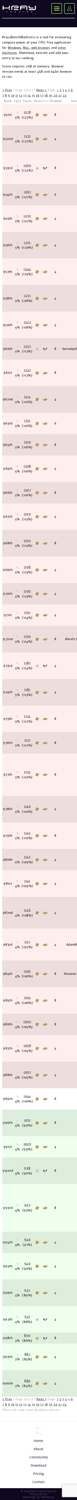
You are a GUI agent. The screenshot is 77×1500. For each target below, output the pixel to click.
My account (69, 8)
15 (33, 95)
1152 (27, 772)
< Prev (7, 90)
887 (27, 1354)
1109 (27, 971)
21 (60, 95)
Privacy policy (38, 1494)
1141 (27, 881)
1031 (27, 1120)
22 (65, 95)
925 (27, 1290)
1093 (27, 1072)
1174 (27, 716)
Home (38, 1441)
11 (16, 95)
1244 (27, 269)
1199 (27, 514)
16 (37, 95)
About (38, 1449)
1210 (27, 442)
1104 (27, 998)
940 (27, 1263)
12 (20, 95)
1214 (27, 397)
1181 (27, 689)
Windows (14, 48)
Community (38, 1457)
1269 (27, 165)
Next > (41, 90)
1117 (27, 942)
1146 (27, 806)
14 (29, 95)
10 (13, 95)
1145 (27, 833)
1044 (27, 1096)
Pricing (38, 1474)
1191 (27, 612)
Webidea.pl (47, 1497)
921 (27, 1317)
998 (27, 1168)
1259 (27, 216)
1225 (27, 346)
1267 (27, 192)
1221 (27, 370)
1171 (27, 740)
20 (55, 95)
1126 (27, 910)
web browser (40, 48)
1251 (27, 242)
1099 (27, 1022)
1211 (27, 421)
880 (27, 1381)
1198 (27, 567)
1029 (27, 1144)
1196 (27, 591)
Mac (26, 48)
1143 (27, 857)
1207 (27, 490)
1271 (27, 136)
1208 (27, 466)
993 (27, 1205)
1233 (27, 295)
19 (50, 95)
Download (38, 1465)
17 (41, 95)
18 (46, 95)
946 (27, 1239)
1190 (27, 636)
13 (25, 95)
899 (27, 1335)
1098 (27, 1045)
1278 (27, 112)
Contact (38, 1482)
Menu (56, 8)
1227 (27, 322)
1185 (27, 663)
